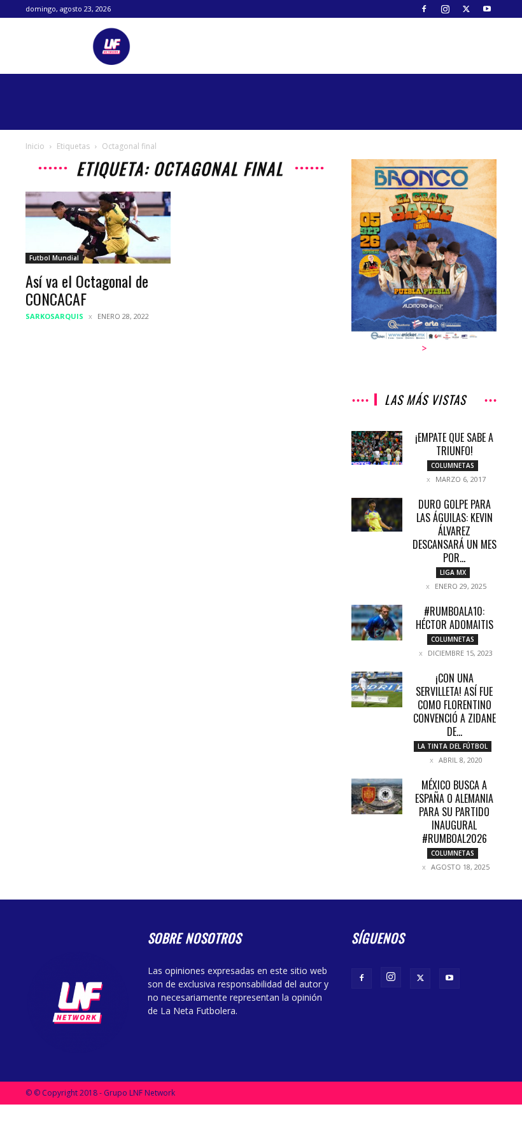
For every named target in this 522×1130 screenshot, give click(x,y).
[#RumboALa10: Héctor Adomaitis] (376, 622)
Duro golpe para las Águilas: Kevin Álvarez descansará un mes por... (455, 531)
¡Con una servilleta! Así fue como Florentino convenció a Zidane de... (454, 704)
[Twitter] (466, 9)
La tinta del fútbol (453, 746)
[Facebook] (424, 9)
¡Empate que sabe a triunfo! (454, 444)
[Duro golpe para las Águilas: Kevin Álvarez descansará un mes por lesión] (376, 515)
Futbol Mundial (54, 257)
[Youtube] (487, 9)
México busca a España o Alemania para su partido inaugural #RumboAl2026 (454, 811)
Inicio (35, 146)
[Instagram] (445, 9)
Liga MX (453, 572)
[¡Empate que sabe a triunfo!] (376, 448)
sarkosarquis (54, 316)
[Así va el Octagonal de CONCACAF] (98, 228)
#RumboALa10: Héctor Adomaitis (454, 618)
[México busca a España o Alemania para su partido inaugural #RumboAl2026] (376, 796)
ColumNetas (452, 465)
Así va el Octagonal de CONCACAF (86, 289)
